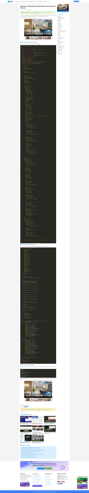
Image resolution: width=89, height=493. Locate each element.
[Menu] (81, 1)
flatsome (26, 412)
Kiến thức (30, 9)
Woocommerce (60, 53)
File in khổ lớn (47, 476)
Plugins (59, 44)
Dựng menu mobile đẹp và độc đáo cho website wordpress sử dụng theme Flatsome (25, 443)
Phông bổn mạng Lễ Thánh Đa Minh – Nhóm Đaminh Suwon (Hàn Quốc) (30, 451)
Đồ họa (20, 1)
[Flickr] (64, 481)
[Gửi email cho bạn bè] (26, 406)
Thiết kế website (24, 1)
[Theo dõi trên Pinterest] (61, 481)
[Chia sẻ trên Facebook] (24, 406)
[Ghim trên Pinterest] (27, 406)
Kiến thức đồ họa (48, 480)
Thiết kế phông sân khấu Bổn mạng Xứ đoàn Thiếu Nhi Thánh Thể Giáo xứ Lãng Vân (32, 454)
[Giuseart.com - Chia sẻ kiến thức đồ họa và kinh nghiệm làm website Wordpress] (10, 1)
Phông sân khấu (60, 41)
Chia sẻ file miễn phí (30, 1)
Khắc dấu (59, 32)
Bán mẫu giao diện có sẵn (36, 475)
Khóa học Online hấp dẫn (36, 480)
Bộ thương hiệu (48, 475)
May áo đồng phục (35, 482)
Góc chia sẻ (59, 26)
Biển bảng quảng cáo (61, 17)
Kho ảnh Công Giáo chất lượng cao (38, 483)
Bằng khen (59, 16)
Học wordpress (48, 482)
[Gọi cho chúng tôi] (60, 481)
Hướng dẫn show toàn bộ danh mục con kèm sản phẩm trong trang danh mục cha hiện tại (37, 424)
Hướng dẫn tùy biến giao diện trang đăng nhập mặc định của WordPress (30, 447)
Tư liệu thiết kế (60, 50)
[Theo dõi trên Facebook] (57, 481)
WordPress (40, 1)
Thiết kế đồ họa (60, 47)
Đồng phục (59, 23)
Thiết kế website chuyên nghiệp (37, 479)
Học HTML (59, 29)
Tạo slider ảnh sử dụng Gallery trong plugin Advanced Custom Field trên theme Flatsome (37, 443)
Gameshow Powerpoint (49, 479)
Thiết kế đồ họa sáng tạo (36, 476)
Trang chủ (16, 1)
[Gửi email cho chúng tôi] (59, 481)
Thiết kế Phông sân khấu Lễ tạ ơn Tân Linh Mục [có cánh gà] (29, 457)
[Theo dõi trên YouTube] (62, 481)
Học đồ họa (36, 1)
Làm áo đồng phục (48, 483)
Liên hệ (48, 1)
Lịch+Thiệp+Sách (60, 38)
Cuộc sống (44, 1)
